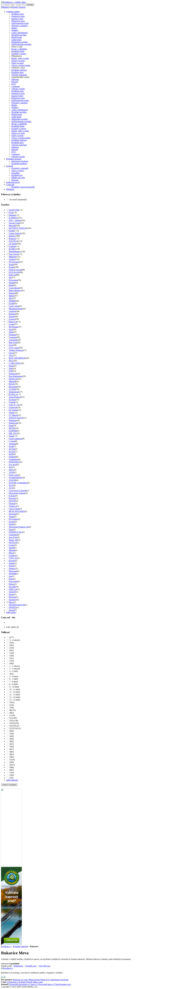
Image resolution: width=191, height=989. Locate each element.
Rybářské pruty (17, 14)
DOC (11, 361)
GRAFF (12, 592)
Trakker (12, 259)
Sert (10, 576)
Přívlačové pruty (18, 21)
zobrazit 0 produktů (9, 785)
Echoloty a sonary (18, 54)
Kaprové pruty (17, 19)
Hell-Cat (12, 275)
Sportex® (13, 600)
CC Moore (13, 415)
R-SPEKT (13, 218)
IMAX (11, 384)
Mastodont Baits (15, 309)
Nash (11, 264)
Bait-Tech (13, 342)
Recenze (14, 180)
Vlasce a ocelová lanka (20, 65)
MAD (11, 524)
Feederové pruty (18, 16)
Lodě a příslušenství (19, 33)
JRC (10, 298)
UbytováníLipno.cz (46, 984)
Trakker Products (16, 350)
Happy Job (13, 540)
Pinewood (13, 571)
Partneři (29, 982)
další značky (11, 612)
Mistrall (12, 550)
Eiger (11, 529)
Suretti (11, 548)
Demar (11, 316)
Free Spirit (13, 581)
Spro (11, 329)
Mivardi (14, 82)
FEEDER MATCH (17, 605)
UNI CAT (13, 558)
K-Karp (12, 496)
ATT (11, 488)
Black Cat (13, 322)
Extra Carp (13, 475)
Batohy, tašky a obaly (20, 58)
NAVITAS (13, 241)
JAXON (12, 480)
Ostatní (12, 402)
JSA (10, 467)
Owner (12, 522)
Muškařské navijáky (19, 42)
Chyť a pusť (14, 348)
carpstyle (12, 311)
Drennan (12, 335)
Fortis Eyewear (15, 270)
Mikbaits (12, 257)
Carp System (14, 509)
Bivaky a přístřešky (19, 49)
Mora (11, 553)
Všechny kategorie (19, 75)
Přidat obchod (34, 980)
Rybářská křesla (17, 51)
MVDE (12, 428)
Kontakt (22, 982)
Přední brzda (16, 37)
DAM (11, 303)
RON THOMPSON (17, 358)
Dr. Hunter (13, 410)
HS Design (13, 327)
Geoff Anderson (15, 438)
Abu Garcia (13, 254)
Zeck (11, 345)
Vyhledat (30, 5)
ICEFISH (13, 431)
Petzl (11, 425)
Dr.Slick (12, 400)
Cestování (10, 185)
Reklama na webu (20, 980)
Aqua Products (15, 397)
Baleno (12, 293)
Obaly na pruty (17, 63)
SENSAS (13, 542)
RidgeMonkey (15, 251)
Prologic (12, 238)
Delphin (12, 215)
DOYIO (12, 501)
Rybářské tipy (17, 175)
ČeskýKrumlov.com (62, 984)
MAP (11, 454)
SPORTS (13, 607)
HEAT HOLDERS (17, 511)
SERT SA (13, 589)
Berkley (12, 236)
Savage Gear (14, 223)
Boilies (14, 28)
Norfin (11, 231)
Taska (11, 436)
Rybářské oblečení (19, 70)
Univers (12, 319)
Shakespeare (14, 392)
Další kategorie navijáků (21, 44)
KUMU (12, 249)
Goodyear (13, 407)
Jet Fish (12, 449)
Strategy (12, 568)
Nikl (10, 368)
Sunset (11, 610)
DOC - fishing (15, 220)
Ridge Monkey (15, 290)
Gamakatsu (13, 459)
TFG (11, 355)
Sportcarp (13, 374)
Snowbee (13, 514)
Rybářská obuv (17, 72)
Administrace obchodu (59, 980)
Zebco (11, 470)
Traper (11, 516)
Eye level (13, 464)
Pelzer (11, 566)
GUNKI (12, 389)
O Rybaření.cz (12, 982)
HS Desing (13, 519)
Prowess (12, 498)
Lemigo (12, 555)
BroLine (12, 597)
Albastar (12, 444)
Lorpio (11, 545)
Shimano (15, 79)
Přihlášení (5, 7)
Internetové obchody (19, 161)
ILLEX (12, 451)
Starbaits (12, 457)
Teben (11, 412)
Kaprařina (15, 173)
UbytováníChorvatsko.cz (19, 984)
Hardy (11, 594)
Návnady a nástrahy (19, 26)
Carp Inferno (14, 288)
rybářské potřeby (13, 12)
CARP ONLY (15, 363)
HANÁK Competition (18, 483)
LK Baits (12, 244)
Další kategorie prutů (20, 23)
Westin (11, 283)
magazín (9, 166)
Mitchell (12, 381)
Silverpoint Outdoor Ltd (19, 527)
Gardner (12, 246)
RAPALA (13, 394)
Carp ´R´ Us (14, 405)
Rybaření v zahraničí (19, 168)
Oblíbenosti (18, 966)
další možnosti (12, 780)
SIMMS (12, 301)
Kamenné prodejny (19, 163)
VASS (11, 472)
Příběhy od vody (18, 178)
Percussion (13, 280)
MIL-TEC (13, 433)
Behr (11, 285)
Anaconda (13, 340)
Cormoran (15, 86)
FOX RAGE (14, 272)
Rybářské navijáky (19, 35)
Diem (11, 579)
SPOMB (12, 574)
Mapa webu (38, 982)
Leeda (11, 324)
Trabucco (13, 506)
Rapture (12, 314)
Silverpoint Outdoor (17, 493)
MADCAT (13, 379)
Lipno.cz (33, 984)
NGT (11, 485)
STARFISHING (15, 477)
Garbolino (13, 535)
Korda (11, 267)
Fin (10, 277)
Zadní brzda (16, 40)
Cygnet (12, 441)
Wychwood (13, 262)
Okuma (12, 503)
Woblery (14, 30)
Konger (12, 561)
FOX (13, 84)
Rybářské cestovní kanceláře (23, 187)
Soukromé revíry (13, 182)
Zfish (11, 332)
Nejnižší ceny (31, 966)
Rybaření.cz (6, 946)
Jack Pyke (13, 537)
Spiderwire (13, 423)
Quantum (13, 337)
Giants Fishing (15, 233)
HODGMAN (14, 462)
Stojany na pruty (18, 61)
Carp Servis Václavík (17, 490)
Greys (11, 353)
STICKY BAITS (16, 418)
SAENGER (14, 210)
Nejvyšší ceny (45, 966)
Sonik (11, 446)
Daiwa (11, 584)
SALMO (12, 587)
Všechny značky (18, 89)
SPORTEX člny (15, 532)
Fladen (11, 563)
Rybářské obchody (14, 159)
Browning (13, 387)
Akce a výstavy (17, 171)
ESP (10, 371)
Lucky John (14, 306)
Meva (11, 602)
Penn (11, 366)
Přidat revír (45, 980)
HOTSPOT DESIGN (18, 228)
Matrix (11, 296)
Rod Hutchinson (15, 376)
